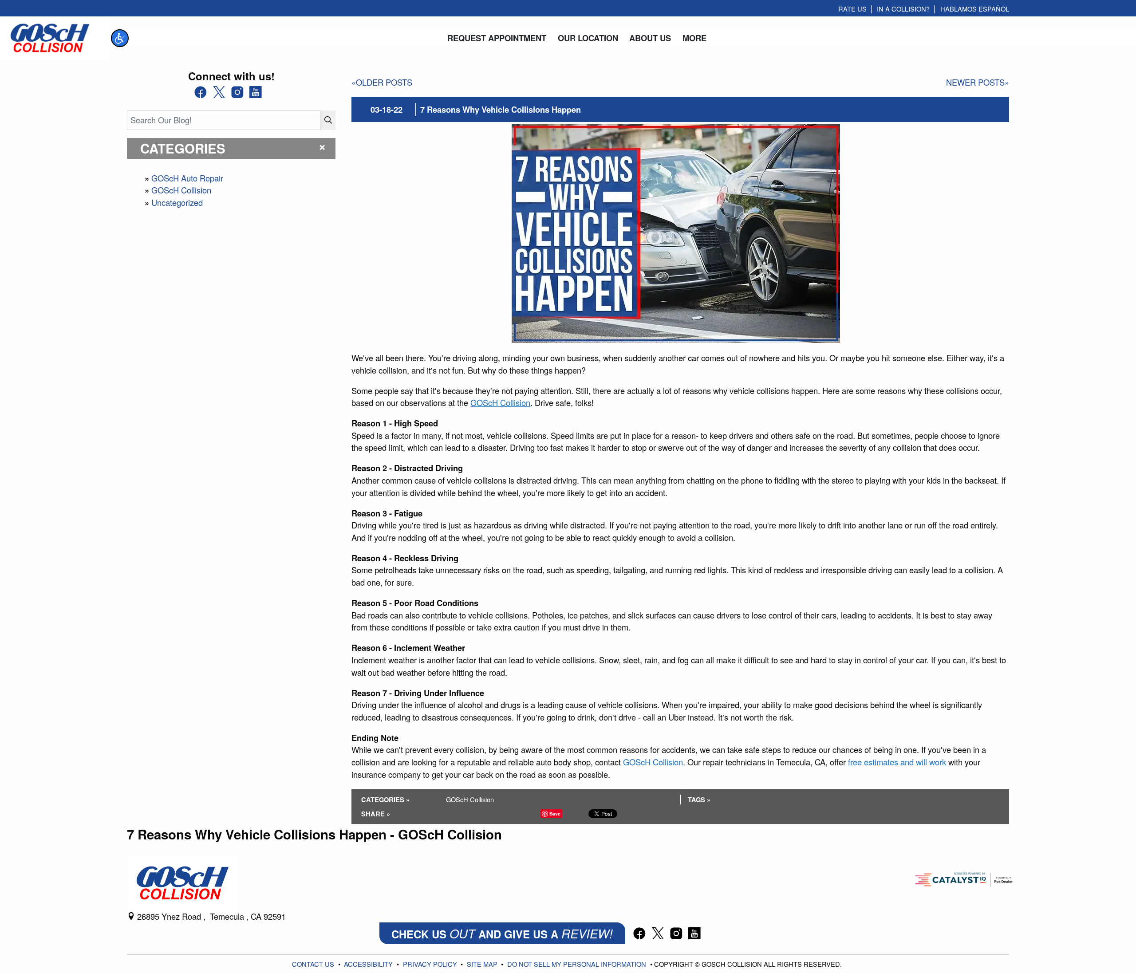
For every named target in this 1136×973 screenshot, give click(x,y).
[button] (120, 38)
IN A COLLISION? (903, 8)
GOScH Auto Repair (187, 178)
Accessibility (369, 964)
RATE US (852, 8)
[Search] (327, 120)
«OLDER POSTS (381, 82)
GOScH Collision (181, 190)
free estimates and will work (897, 762)
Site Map (483, 964)
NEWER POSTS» (977, 82)
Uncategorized (177, 202)
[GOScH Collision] (49, 37)
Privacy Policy (431, 964)
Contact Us (314, 964)
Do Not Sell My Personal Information (577, 964)
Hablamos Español (974, 8)
